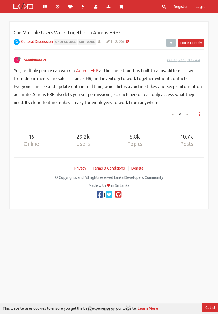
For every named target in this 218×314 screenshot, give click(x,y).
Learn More (147, 308)
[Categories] (45, 6)
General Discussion (37, 41)
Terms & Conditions (109, 168)
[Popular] (83, 6)
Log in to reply (191, 42)
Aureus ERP (87, 70)
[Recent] (58, 6)
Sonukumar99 (35, 60)
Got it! (210, 307)
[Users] (95, 6)
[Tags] (70, 6)
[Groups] (108, 6)
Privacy (80, 168)
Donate (137, 168)
